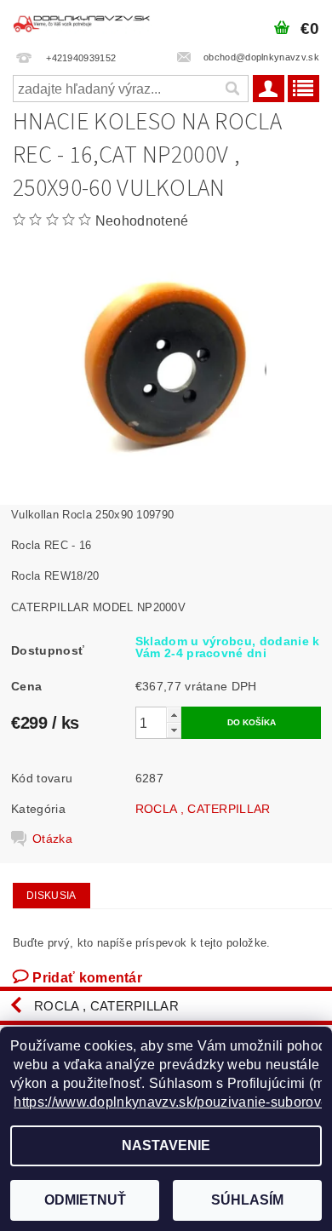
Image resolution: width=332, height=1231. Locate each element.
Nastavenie (166, 1145)
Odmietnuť (85, 1200)
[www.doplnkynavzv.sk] (83, 22)
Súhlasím (247, 1200)
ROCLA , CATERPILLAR (203, 809)
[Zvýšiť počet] (173, 715)
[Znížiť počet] (173, 730)
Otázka (52, 838)
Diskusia (51, 896)
